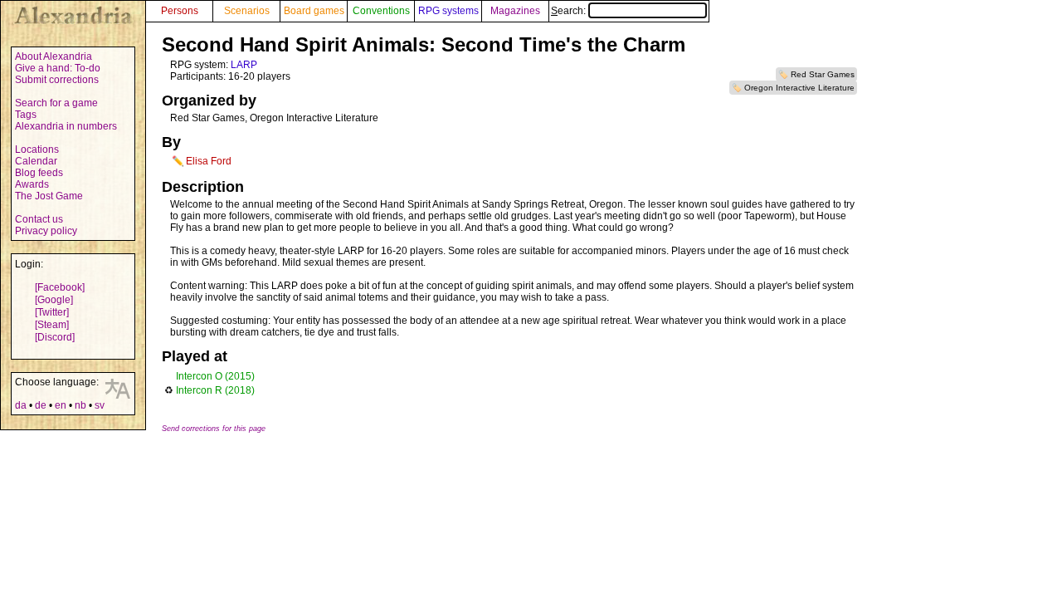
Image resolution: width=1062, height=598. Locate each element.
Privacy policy (46, 231)
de (40, 405)
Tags (26, 114)
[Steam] (52, 325)
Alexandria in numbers (66, 126)
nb (80, 405)
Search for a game (56, 103)
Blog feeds (39, 173)
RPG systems (448, 11)
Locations (37, 149)
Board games (314, 11)
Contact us (39, 219)
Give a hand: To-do (57, 68)
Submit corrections (57, 80)
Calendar (36, 161)
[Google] (54, 300)
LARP (244, 65)
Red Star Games (823, 74)
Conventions (381, 11)
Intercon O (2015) (215, 376)
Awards (32, 184)
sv (100, 405)
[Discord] (55, 337)
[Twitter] (52, 312)
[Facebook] (60, 287)
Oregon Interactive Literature (799, 87)
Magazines (515, 11)
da (21, 405)
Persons (179, 11)
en (60, 405)
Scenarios (247, 11)
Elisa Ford (208, 161)
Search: (569, 11)
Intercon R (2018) (215, 390)
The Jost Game (49, 196)
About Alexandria (53, 56)
